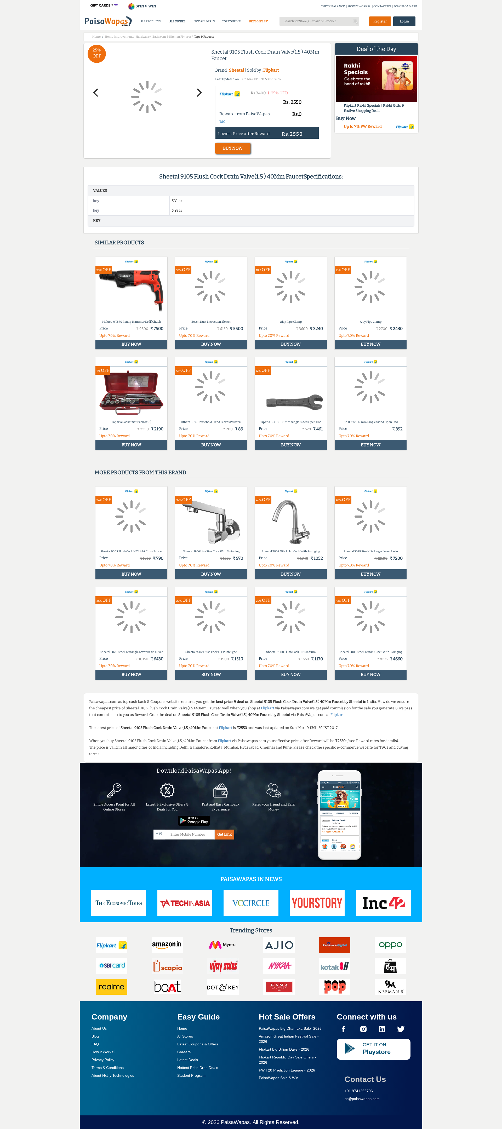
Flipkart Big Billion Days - (284, 1049)
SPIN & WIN (145, 6)
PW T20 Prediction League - (287, 1070)
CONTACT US (382, 6)
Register (380, 21)
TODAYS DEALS (205, 21)
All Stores (185, 1036)
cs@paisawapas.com (362, 1099)
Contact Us (365, 1079)
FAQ (95, 1044)
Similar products (119, 242)
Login (404, 21)
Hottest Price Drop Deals (197, 1068)
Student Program (191, 1075)
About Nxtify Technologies (113, 1075)
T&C (222, 122)
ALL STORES (177, 21)
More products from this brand (140, 472)
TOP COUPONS (231, 21)
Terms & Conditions (108, 1068)
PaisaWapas (235, 1122)
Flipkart (271, 70)
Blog (95, 1036)
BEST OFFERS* (258, 21)
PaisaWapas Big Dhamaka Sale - (290, 1028)
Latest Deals (187, 1060)
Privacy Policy (103, 1060)
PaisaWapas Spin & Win (278, 1078)
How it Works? (103, 1052)
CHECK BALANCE (333, 6)
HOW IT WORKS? (359, 6)
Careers (184, 1052)
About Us (99, 1028)
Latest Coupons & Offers (197, 1044)
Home (182, 1028)
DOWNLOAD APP (405, 6)
